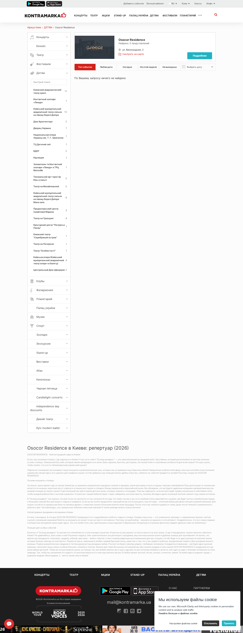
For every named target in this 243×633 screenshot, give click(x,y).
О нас (173, 588)
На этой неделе (148, 67)
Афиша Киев (34, 27)
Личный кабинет (155, 3)
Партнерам (202, 588)
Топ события (85, 67)
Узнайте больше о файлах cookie (178, 613)
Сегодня (127, 67)
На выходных (169, 67)
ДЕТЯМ (153, 15)
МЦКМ (105, 15)
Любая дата (106, 67)
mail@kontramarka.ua (129, 602)
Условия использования (58, 603)
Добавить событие (133, 3)
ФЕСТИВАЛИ (168, 15)
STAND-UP (118, 15)
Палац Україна (136, 15)
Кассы (198, 3)
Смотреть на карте (133, 54)
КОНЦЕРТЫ (79, 15)
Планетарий (186, 15)
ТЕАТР (93, 15)
